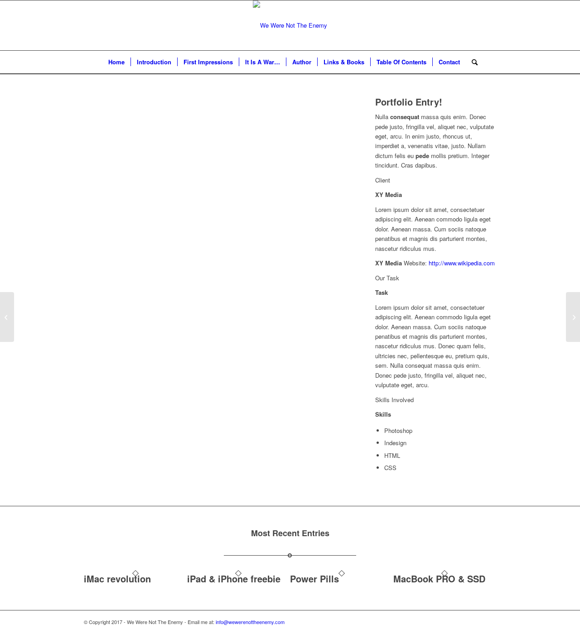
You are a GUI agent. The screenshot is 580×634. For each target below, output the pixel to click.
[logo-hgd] (290, 25)
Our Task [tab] (387, 278)
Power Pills (314, 578)
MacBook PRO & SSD (439, 578)
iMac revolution (117, 578)
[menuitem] (116, 62)
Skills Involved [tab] (394, 399)
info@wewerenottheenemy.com (250, 621)
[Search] (472, 62)
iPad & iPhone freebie (233, 578)
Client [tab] (382, 180)
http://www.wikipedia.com (462, 263)
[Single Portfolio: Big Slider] (7, 317)
